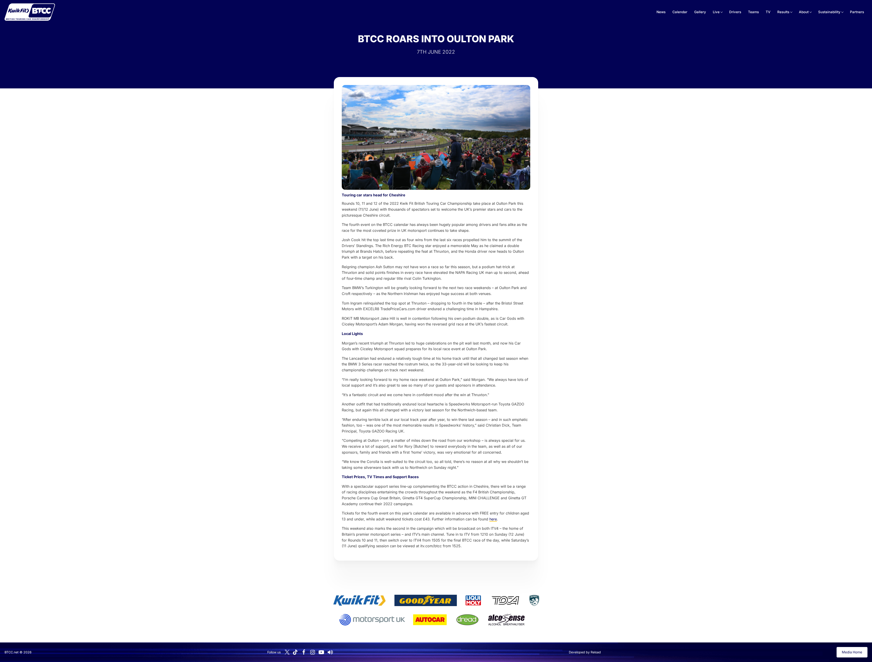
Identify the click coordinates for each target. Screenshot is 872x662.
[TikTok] (295, 652)
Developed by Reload (585, 652)
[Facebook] (303, 652)
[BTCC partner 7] (430, 619)
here (493, 519)
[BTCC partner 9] (506, 619)
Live (716, 12)
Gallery (700, 12)
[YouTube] (321, 652)
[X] (287, 652)
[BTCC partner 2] (425, 600)
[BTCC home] (30, 12)
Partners (857, 12)
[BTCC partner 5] (534, 600)
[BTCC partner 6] (372, 619)
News (661, 12)
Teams (753, 12)
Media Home (852, 652)
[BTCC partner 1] (359, 600)
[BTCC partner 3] (473, 600)
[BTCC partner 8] (467, 619)
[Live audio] (330, 652)
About (804, 12)
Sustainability (829, 12)
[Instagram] (312, 652)
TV (768, 12)
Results (783, 12)
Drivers (735, 12)
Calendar (679, 12)
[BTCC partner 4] (505, 600)
